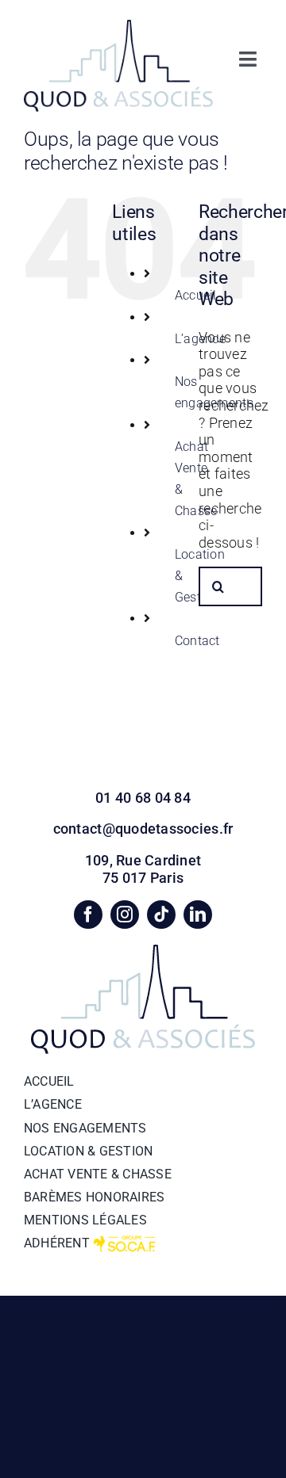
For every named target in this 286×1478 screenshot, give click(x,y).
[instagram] (124, 914)
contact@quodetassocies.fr (143, 828)
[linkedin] (198, 914)
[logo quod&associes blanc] (118, 26)
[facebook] (88, 914)
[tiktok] (161, 914)
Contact (197, 640)
